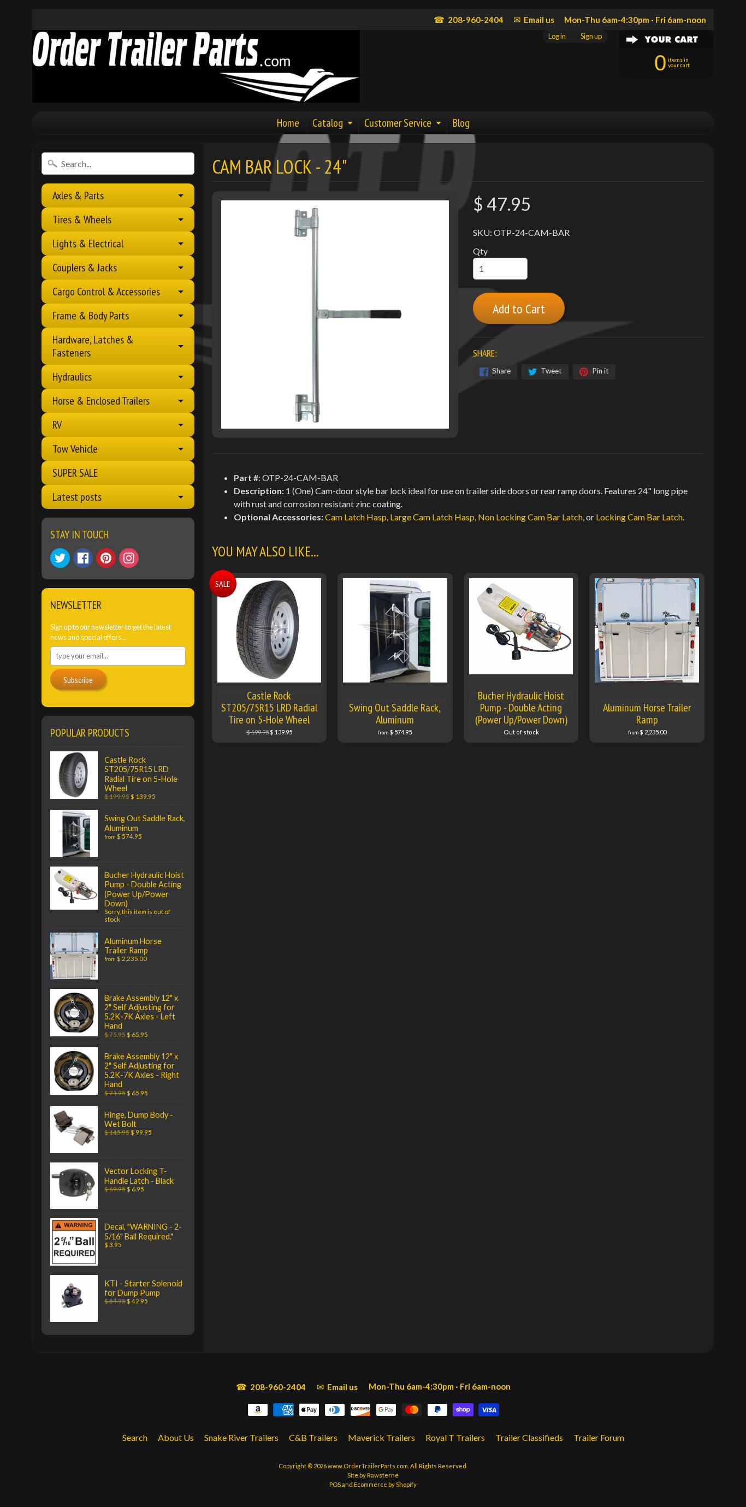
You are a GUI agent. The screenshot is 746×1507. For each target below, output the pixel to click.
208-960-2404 (469, 19)
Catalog (327, 123)
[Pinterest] (106, 558)
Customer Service (397, 123)
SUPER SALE (75, 473)
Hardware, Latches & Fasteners (93, 346)
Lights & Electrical (87, 243)
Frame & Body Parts (90, 315)
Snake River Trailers (241, 1437)
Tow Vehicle (75, 449)
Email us (533, 19)
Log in (557, 36)
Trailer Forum (598, 1437)
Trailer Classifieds (529, 1437)
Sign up (591, 36)
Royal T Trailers (455, 1437)
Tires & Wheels (81, 219)
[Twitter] (60, 558)
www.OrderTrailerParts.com (368, 1465)
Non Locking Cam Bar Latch (530, 517)
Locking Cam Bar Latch (639, 517)
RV (57, 425)
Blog (461, 123)
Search (134, 1437)
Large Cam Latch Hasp (432, 517)
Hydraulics (72, 377)
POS (335, 1484)
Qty (480, 251)
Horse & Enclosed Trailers (101, 401)
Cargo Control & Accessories (106, 291)
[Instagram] (129, 558)
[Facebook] (83, 558)
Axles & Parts (78, 195)
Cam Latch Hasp (356, 517)
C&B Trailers (313, 1437)
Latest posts (77, 497)
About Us (176, 1437)
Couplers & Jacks (84, 267)
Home (288, 123)
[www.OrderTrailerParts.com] (196, 66)
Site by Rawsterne (373, 1475)
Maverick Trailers (381, 1437)
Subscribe (78, 679)
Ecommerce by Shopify (385, 1484)
